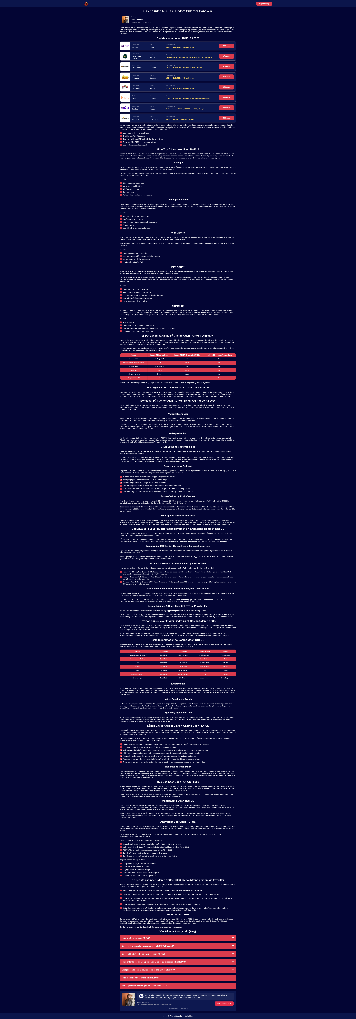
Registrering (264, 4)
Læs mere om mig (224, 1003)
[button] (352, 864)
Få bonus (226, 46)
